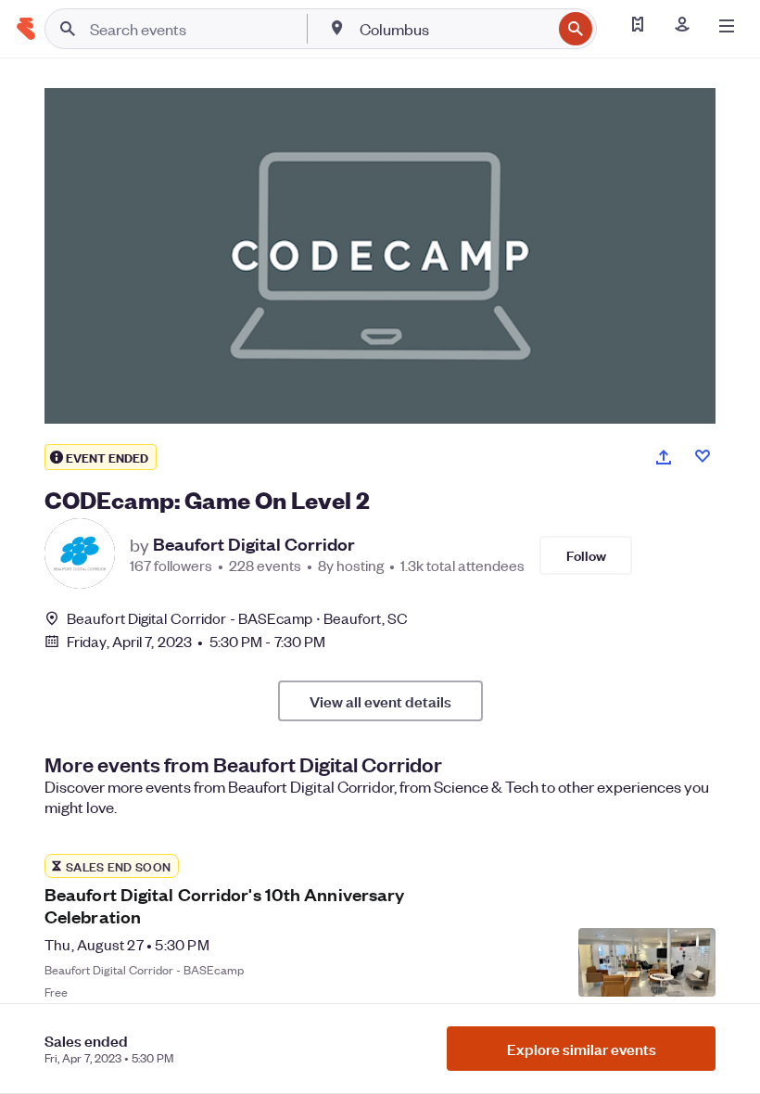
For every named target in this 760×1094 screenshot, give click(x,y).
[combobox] (453, 28)
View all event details (380, 701)
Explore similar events (581, 1048)
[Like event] (703, 456)
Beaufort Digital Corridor (254, 544)
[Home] (26, 29)
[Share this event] (663, 457)
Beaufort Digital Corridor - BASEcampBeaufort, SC (237, 618)
